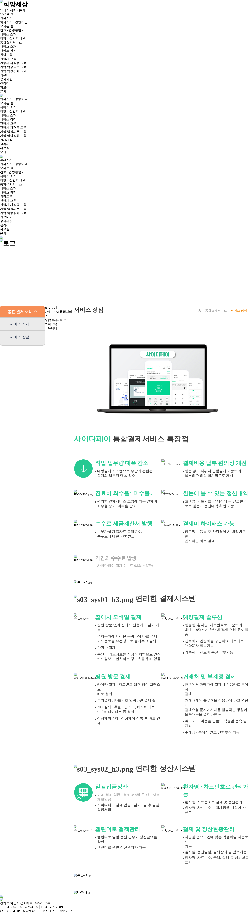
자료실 (4, 87)
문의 (3, 91)
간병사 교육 (8, 58)
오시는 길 (6, 26)
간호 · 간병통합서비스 (15, 30)
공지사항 (6, 79)
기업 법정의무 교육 (13, 67)
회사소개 (6, 18)
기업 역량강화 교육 (13, 71)
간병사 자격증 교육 (13, 63)
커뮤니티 (6, 75)
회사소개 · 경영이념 (13, 22)
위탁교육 (6, 54)
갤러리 (4, 83)
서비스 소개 (8, 34)
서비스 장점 (8, 50)
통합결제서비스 (11, 42)
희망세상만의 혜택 (13, 38)
